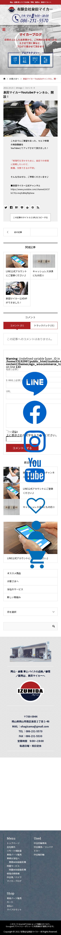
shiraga (19, 87)
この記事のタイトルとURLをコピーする (30, 217)
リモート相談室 (14, 850)
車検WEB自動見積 (17, 862)
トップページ (13, 843)
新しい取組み (45, 60)
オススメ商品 (24, 60)
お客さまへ (15, 60)
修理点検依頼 (13, 873)
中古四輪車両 (40, 843)
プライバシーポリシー (23, 926)
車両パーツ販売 (14, 854)
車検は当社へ (13, 858)
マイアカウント (14, 909)
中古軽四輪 (39, 854)
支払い (10, 905)
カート (10, 901)
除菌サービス (13, 865)
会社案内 (11, 847)
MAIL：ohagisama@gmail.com (31, 726)
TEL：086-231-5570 (32, 731)
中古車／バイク (14, 877)
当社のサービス (35, 60)
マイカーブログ (14, 880)
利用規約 (37, 926)
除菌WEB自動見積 (17, 869)
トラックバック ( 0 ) (44, 325)
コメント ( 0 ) (17, 325)
